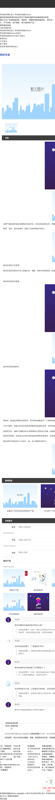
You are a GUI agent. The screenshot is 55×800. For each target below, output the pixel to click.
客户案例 (3, 43)
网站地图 (3, 798)
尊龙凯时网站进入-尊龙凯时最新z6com (15, 14)
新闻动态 (3, 38)
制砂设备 (16, 751)
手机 (13, 539)
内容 (13, 552)
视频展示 (31, 764)
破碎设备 (16, 748)
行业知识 (3, 41)
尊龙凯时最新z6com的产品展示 (12, 35)
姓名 (13, 527)
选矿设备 (16, 756)
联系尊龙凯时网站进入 (9, 46)
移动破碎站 (17, 754)
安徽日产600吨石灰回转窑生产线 (20, 510)
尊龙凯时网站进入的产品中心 (34, 755)
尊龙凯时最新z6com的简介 (10, 33)
